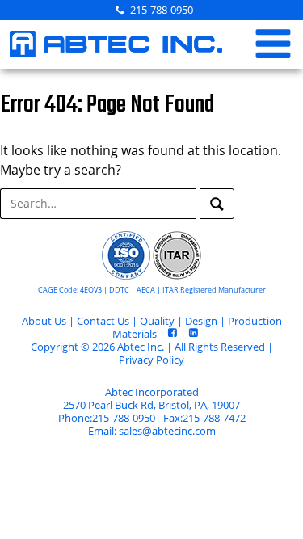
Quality (157, 321)
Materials (134, 333)
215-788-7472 (214, 417)
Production (255, 321)
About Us (44, 321)
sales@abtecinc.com (167, 430)
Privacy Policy (151, 359)
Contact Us (103, 321)
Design (201, 321)
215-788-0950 (161, 9)
